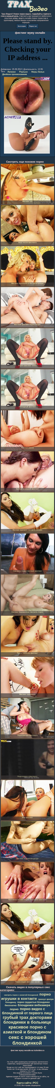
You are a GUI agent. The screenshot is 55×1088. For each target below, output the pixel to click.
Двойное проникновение (14, 74)
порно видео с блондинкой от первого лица (27, 1011)
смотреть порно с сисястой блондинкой (21, 995)
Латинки (11, 72)
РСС (35, 1083)
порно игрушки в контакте (26, 996)
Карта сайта (24, 1083)
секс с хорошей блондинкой (27, 1040)
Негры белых (37, 72)
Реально (23, 72)
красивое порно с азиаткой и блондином (27, 1029)
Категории (22, 26)
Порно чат (33, 26)
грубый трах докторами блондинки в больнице (27, 1020)
